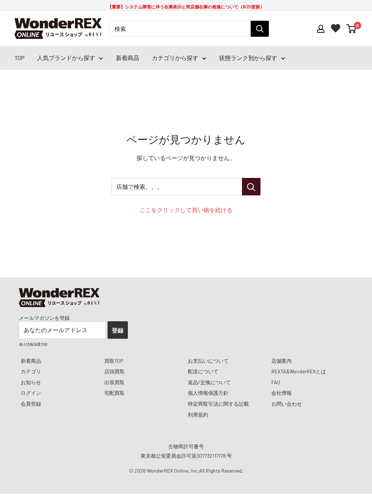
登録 (118, 330)
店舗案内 (281, 361)
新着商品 (127, 57)
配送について (203, 371)
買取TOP (113, 361)
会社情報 (281, 393)
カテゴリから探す (175, 57)
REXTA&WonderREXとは (298, 371)
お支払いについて (208, 361)
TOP (19, 57)
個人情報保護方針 (208, 393)
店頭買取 (114, 371)
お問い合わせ (286, 404)
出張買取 (114, 382)
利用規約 (198, 414)
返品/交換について (209, 382)
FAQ (275, 382)
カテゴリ (31, 371)
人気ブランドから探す (66, 57)
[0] (351, 28)
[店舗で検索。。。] (251, 186)
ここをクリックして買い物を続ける (186, 209)
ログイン (31, 393)
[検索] (260, 29)
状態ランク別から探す (248, 57)
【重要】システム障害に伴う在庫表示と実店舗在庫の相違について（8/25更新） (186, 6)
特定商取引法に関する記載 (218, 404)
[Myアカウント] (320, 29)
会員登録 (31, 404)
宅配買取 (114, 393)
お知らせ (31, 382)
